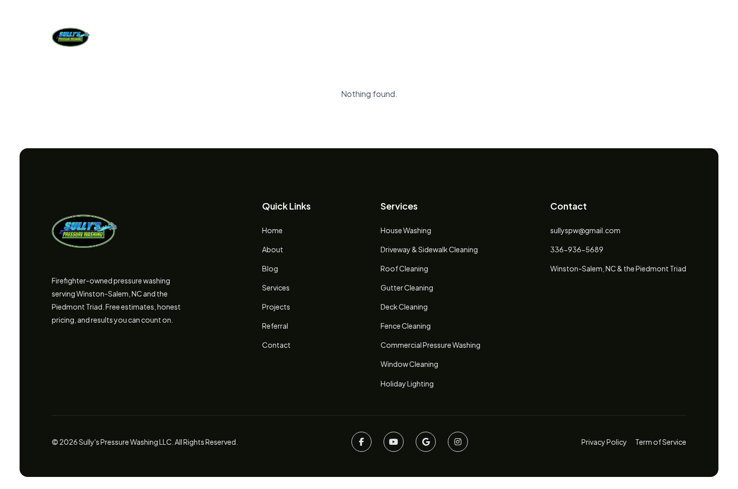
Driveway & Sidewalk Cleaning (429, 249)
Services (328, 37)
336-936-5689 (576, 249)
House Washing (406, 230)
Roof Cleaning (404, 268)
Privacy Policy (604, 441)
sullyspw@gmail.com (585, 230)
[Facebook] (361, 442)
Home (219, 37)
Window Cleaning (409, 363)
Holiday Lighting (407, 383)
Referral (275, 325)
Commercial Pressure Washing (430, 344)
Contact (276, 344)
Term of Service (660, 441)
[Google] (426, 442)
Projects (389, 37)
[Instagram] (458, 442)
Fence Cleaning (406, 325)
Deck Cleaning (404, 306)
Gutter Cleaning (407, 287)
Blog (443, 37)
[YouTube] (394, 442)
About (271, 37)
